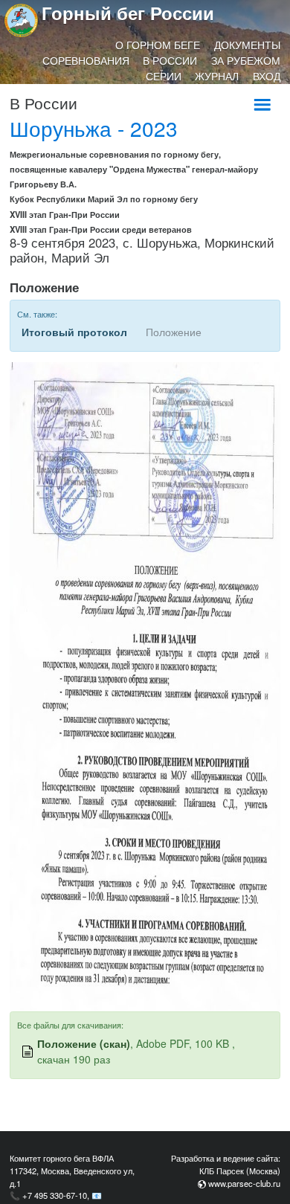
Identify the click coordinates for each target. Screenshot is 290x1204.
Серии (163, 75)
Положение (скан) (83, 1043)
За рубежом (245, 60)
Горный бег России (128, 12)
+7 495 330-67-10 (54, 1195)
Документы (247, 44)
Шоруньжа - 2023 (94, 128)
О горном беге (157, 44)
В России (170, 60)
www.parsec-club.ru (244, 1183)
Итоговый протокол (74, 331)
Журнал (217, 75)
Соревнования (85, 60)
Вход (266, 75)
